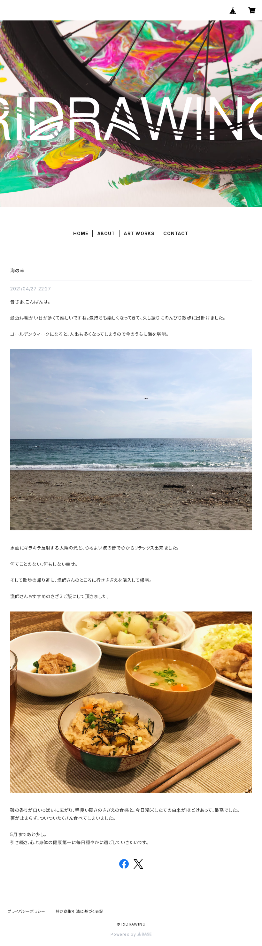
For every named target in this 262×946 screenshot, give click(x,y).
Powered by (124, 934)
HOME (80, 233)
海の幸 (17, 270)
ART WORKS (139, 233)
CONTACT (176, 233)
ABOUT (106, 233)
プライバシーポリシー (26, 911)
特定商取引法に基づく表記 (80, 911)
